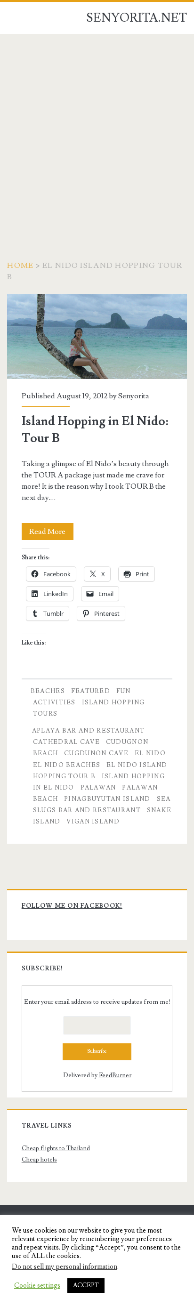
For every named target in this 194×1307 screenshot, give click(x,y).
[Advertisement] (97, 136)
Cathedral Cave (66, 742)
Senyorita (133, 396)
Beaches (48, 691)
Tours (45, 714)
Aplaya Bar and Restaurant (88, 730)
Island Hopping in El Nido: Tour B (96, 336)
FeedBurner (115, 1075)
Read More (51, 533)
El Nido (150, 753)
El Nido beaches (67, 765)
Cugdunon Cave (96, 753)
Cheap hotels (39, 1159)
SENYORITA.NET (136, 18)
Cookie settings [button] (37, 1286)
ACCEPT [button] (86, 1285)
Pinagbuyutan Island (107, 799)
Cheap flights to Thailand (56, 1148)
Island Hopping (113, 702)
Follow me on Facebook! (72, 906)
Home (20, 265)
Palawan (98, 787)
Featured (90, 691)
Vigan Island (93, 821)
